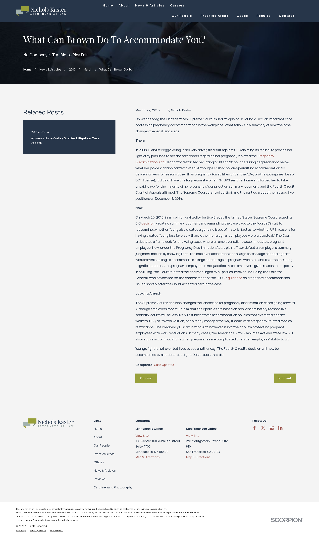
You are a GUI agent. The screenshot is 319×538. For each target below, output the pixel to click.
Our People (102, 445)
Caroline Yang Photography (113, 487)
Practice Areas (104, 454)
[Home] (41, 11)
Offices (99, 462)
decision (148, 223)
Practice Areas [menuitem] (214, 16)
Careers (177, 5)
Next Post (284, 378)
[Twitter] (263, 428)
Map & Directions (147, 457)
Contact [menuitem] (287, 16)
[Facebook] (254, 428)
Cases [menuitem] (242, 16)
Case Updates (164, 365)
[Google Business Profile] (272, 428)
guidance (235, 277)
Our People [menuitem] (182, 16)
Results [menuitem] (264, 16)
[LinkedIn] (280, 428)
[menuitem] (21, 530)
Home (108, 5)
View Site (142, 436)
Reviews (100, 479)
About (124, 5)
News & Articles (150, 5)
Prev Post (146, 378)
